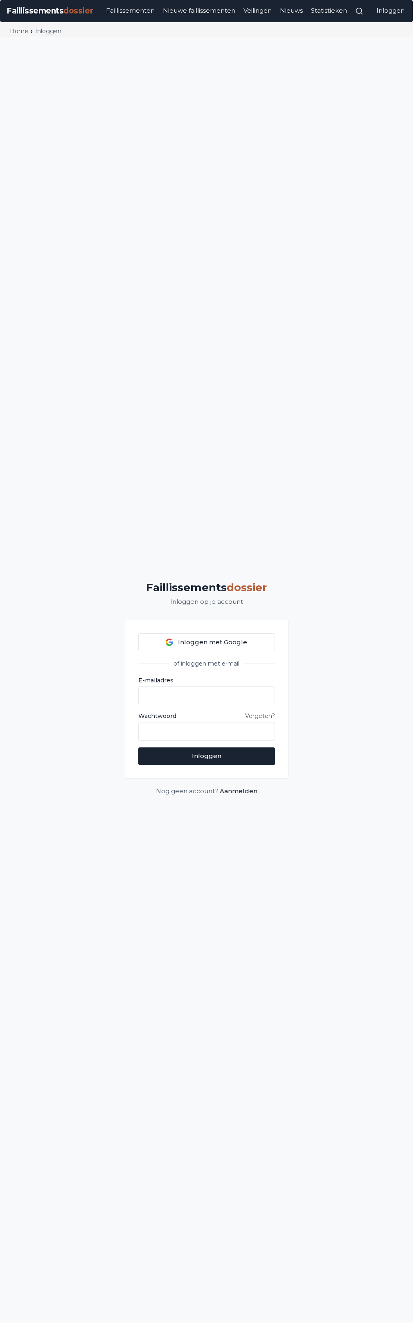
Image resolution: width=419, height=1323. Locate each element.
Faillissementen (130, 10)
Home (19, 31)
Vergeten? (260, 716)
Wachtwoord (157, 716)
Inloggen (390, 10)
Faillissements (206, 587)
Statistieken (329, 10)
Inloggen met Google (212, 642)
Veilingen (257, 10)
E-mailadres (155, 680)
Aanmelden (238, 791)
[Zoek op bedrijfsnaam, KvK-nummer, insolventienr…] (359, 11)
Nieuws (291, 10)
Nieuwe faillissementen (199, 10)
